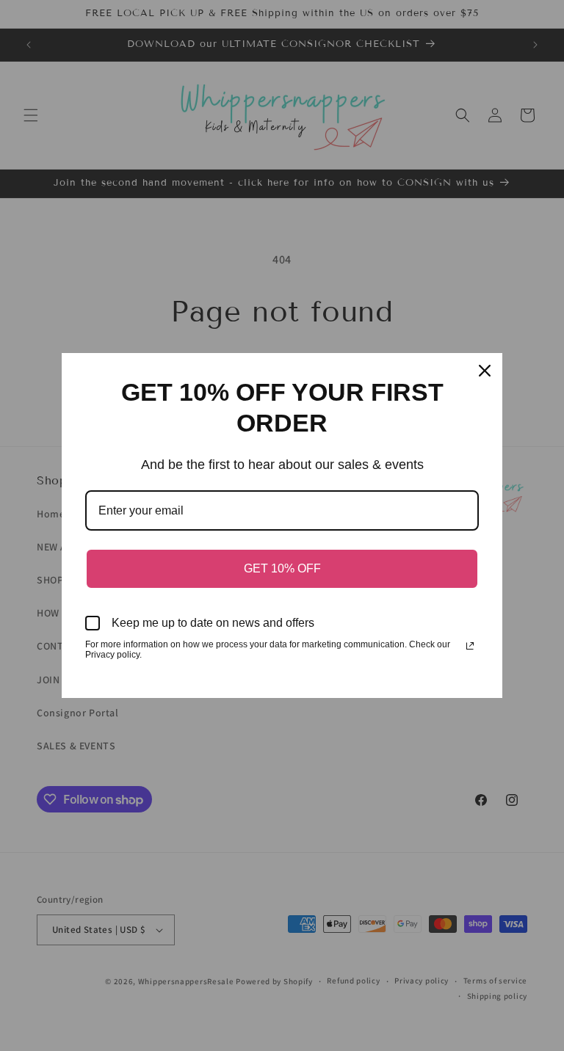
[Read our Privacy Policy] (470, 646)
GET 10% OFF (282, 568)
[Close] (484, 370)
